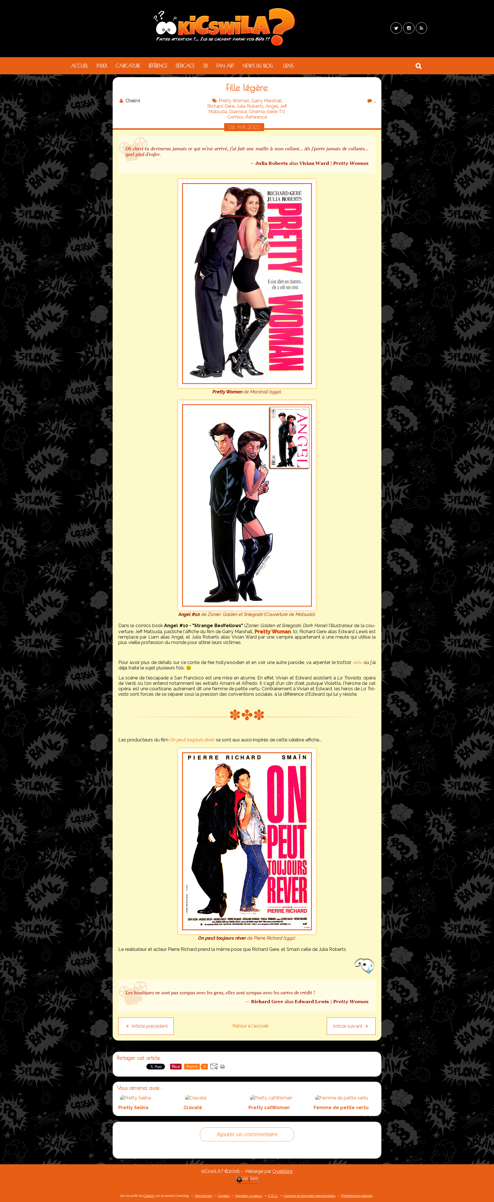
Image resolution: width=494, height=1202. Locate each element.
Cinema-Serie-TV (267, 111)
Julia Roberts (250, 106)
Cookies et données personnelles (309, 1196)
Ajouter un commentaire (247, 1134)
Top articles (203, 1196)
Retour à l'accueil (250, 1026)
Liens (288, 65)
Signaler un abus (248, 1196)
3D (205, 65)
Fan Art (225, 65)
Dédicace (185, 65)
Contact (224, 1196)
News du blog (258, 65)
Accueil (79, 65)
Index (102, 65)
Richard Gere (220, 106)
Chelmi (148, 1196)
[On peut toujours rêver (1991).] (247, 932)
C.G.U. (273, 1196)
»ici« (357, 662)
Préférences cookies (357, 1196)
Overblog (282, 1171)
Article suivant (348, 1026)
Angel (272, 106)
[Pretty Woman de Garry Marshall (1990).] (247, 386)
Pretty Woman (234, 100)
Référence (158, 65)
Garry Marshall (266, 100)
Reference (256, 117)
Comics (235, 117)
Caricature (128, 65)
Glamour (238, 111)
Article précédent (149, 1026)
